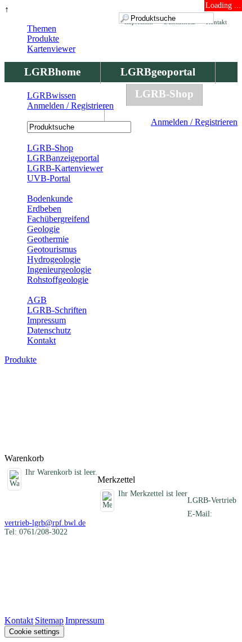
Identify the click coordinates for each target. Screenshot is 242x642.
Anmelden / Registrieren (194, 122)
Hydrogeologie (53, 259)
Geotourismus (52, 249)
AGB (37, 300)
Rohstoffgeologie (57, 279)
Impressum (46, 320)
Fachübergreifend (58, 219)
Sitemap (49, 620)
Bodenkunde (50, 198)
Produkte (43, 38)
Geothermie (48, 239)
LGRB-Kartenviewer (65, 168)
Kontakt (41, 340)
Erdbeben (44, 208)
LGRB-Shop (164, 94)
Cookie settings (34, 631)
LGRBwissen (54, 116)
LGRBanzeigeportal (63, 158)
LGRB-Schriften (57, 310)
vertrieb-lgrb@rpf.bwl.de (45, 523)
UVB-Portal (48, 178)
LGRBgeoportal (157, 72)
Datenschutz (49, 330)
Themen (41, 28)
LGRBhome (52, 72)
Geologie (43, 229)
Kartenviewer (51, 49)
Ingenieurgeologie (59, 269)
